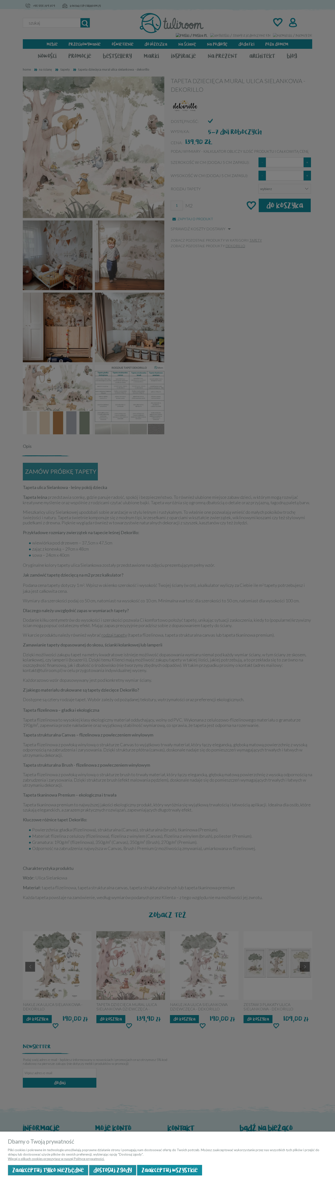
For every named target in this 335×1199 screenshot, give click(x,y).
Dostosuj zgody (112, 1170)
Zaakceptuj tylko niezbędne (48, 1170)
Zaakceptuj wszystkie (170, 1170)
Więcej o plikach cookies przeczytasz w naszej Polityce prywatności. (56, 1159)
